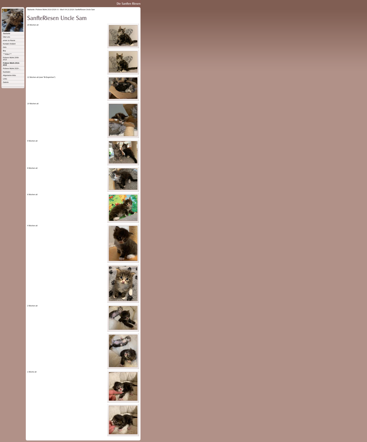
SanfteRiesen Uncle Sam (85, 10)
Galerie (6, 82)
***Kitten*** (7, 54)
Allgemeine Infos (9, 75)
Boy (4, 51)
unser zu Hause (9, 40)
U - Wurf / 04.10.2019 (65, 10)
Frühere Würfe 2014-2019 (11, 64)
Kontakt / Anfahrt (9, 44)
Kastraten (6, 72)
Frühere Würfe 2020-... (11, 69)
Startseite (6, 34)
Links (5, 79)
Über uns (6, 37)
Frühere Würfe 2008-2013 (11, 59)
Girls (4, 47)
